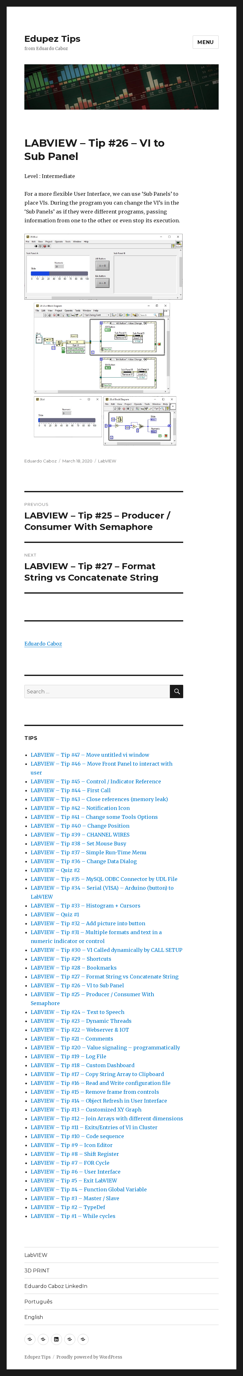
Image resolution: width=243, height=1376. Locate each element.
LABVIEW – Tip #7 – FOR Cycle (70, 1163)
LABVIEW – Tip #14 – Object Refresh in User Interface (99, 1101)
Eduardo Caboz (40, 460)
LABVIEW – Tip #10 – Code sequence (77, 1136)
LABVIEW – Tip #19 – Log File (68, 1056)
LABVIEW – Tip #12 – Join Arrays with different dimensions (107, 1118)
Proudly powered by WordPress (89, 1357)
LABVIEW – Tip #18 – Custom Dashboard (82, 1065)
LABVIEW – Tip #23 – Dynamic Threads (81, 1021)
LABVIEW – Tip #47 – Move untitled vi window (90, 755)
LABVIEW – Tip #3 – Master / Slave (75, 1198)
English (33, 1317)
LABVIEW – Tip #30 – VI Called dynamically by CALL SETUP (106, 950)
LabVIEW (107, 460)
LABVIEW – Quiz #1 (55, 914)
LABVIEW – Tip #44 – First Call (71, 790)
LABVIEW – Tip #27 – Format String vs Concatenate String (104, 976)
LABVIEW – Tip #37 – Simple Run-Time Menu (88, 852)
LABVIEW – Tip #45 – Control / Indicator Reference (96, 781)
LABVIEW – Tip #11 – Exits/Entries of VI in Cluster (94, 1127)
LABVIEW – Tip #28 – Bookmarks (74, 968)
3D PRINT (37, 1271)
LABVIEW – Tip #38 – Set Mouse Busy (78, 843)
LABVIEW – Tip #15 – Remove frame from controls (95, 1092)
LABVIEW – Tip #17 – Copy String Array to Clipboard (97, 1074)
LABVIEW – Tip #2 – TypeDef (68, 1207)
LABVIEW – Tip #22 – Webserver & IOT (80, 1030)
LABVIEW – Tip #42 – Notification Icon (80, 808)
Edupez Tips (52, 38)
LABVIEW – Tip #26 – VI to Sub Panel (77, 985)
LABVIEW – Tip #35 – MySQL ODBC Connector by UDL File (104, 879)
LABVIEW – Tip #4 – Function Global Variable (89, 1189)
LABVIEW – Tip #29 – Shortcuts (71, 959)
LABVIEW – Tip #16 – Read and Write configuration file (101, 1083)
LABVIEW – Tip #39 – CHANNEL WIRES (80, 834)
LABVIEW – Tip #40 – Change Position (80, 826)
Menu (205, 42)
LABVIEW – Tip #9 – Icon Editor (72, 1145)
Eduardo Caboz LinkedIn (55, 1286)
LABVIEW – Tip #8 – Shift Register (75, 1154)
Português (38, 1302)
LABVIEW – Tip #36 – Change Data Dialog (84, 861)
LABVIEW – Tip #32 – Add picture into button (88, 923)
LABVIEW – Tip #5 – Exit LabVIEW (74, 1180)
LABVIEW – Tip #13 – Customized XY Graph (86, 1109)
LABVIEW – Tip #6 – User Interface (76, 1172)
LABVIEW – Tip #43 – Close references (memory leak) (99, 799)
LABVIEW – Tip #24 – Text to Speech (77, 1012)
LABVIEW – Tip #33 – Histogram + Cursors (85, 905)
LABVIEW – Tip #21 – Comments (72, 1038)
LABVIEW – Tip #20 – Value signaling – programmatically (105, 1047)
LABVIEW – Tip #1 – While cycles (73, 1216)
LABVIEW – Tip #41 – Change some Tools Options (94, 817)
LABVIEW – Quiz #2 (55, 870)
